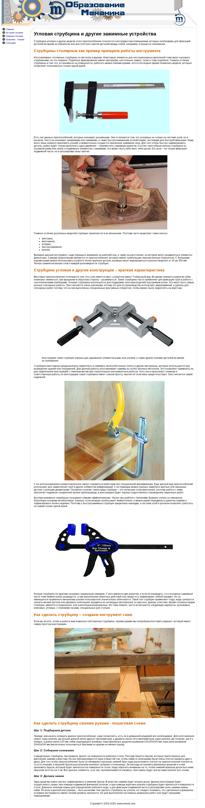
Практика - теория (15, 39)
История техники (14, 32)
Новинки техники (14, 36)
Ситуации (11, 43)
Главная (10, 29)
